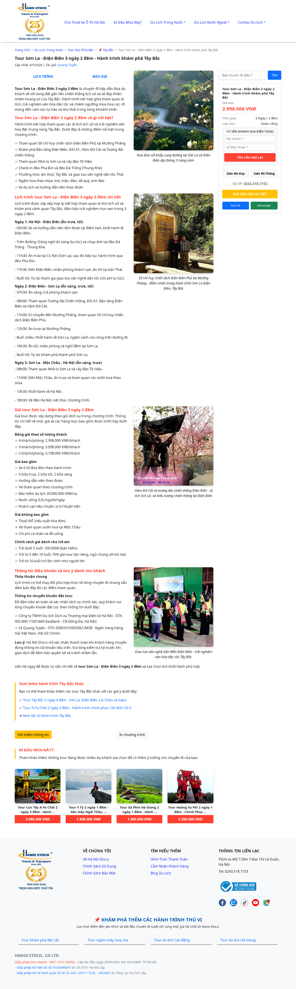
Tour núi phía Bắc (81, 50)
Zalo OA (235, 205)
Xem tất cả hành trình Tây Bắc (47, 715)
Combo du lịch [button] (250, 22)
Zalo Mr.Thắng (264, 173)
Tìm (275, 75)
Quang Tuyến (67, 65)
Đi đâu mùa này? (128, 22)
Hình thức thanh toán (169, 859)
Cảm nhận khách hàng (170, 866)
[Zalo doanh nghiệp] (233, 902)
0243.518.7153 (255, 183)
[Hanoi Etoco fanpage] (222, 902)
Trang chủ (22, 50)
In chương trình (132, 734)
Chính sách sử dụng (99, 866)
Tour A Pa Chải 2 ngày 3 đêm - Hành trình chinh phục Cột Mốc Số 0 (77, 707)
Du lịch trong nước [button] (166, 22)
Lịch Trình (43, 76)
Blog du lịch (161, 873)
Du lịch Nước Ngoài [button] (210, 22)
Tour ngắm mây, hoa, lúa (108, 940)
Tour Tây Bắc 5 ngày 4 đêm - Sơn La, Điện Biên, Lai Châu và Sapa (74, 700)
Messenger (264, 205)
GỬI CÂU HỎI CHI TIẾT (250, 194)
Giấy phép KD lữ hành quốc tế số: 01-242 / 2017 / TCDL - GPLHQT (63, 973)
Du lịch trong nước (48, 50)
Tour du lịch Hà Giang (238, 940)
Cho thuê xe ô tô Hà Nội (84, 22)
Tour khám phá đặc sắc (40, 940)
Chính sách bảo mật (99, 873)
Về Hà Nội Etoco (96, 859)
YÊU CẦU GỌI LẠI (250, 157)
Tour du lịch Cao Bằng (172, 940)
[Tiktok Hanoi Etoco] (244, 902)
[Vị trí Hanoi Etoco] (266, 902)
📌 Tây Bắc (106, 50)
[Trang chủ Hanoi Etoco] (35, 21)
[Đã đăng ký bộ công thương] (238, 886)
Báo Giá (100, 76)
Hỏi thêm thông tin (33, 734)
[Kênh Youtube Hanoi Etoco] (255, 902)
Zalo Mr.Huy (236, 173)
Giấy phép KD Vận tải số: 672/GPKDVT (44, 967)
